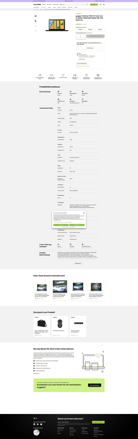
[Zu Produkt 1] (35, 16)
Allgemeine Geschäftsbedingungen (98, 431)
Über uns (71, 433)
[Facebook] (38, 424)
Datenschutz (96, 432)
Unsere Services (73, 431)
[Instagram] (41, 424)
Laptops (41, 9)
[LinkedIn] (34, 424)
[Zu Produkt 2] (35, 21)
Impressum (96, 436)
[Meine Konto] (104, 4)
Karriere (59, 433)
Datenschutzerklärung (61, 425)
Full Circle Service (85, 433)
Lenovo (78, 16)
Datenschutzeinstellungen (98, 434)
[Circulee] (37, 4)
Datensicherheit (84, 431)
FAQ (58, 431)
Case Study (72, 435)
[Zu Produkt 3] (35, 25)
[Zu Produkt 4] (35, 30)
